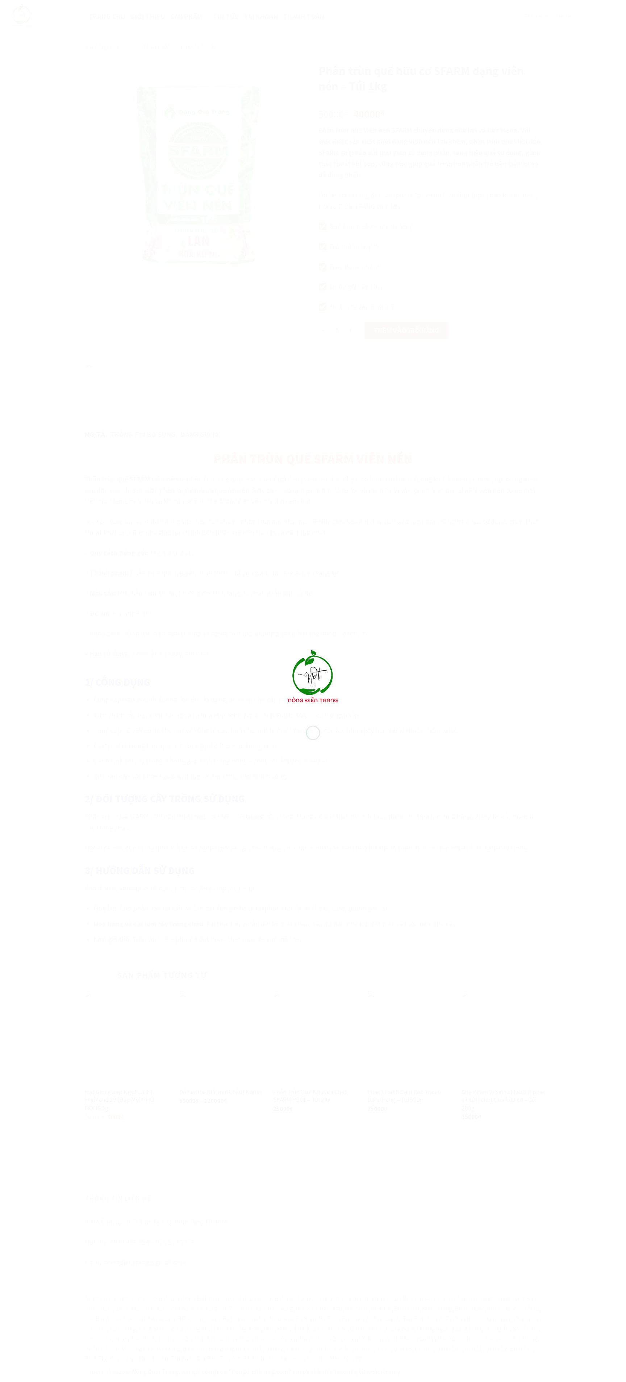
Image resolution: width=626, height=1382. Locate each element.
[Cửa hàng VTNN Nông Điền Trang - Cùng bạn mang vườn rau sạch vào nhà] (313, 677)
